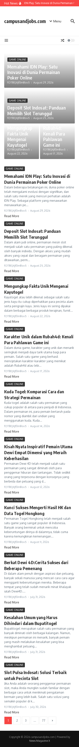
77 (43, 720)
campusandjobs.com (25, 21)
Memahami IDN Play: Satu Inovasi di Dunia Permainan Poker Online (33, 72)
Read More (11, 216)
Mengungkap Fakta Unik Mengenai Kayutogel (19, 136)
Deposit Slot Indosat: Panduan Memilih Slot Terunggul (36, 110)
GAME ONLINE (17, 59)
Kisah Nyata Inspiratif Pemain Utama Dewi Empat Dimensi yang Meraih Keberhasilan (38, 452)
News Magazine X (39, 740)
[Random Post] (62, 40)
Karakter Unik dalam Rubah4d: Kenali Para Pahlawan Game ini (54, 131)
